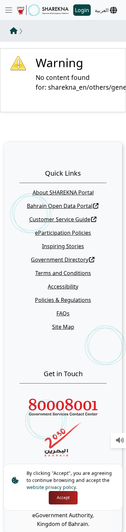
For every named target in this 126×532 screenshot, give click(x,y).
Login (82, 10)
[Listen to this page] (120, 440)
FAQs (63, 313)
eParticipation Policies (63, 232)
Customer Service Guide (59, 219)
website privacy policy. (52, 487)
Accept (63, 497)
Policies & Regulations (63, 300)
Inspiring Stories (63, 246)
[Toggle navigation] (8, 10)
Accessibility (63, 286)
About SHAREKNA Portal (63, 192)
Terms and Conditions (63, 273)
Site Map (63, 326)
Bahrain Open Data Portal (59, 206)
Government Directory (59, 259)
